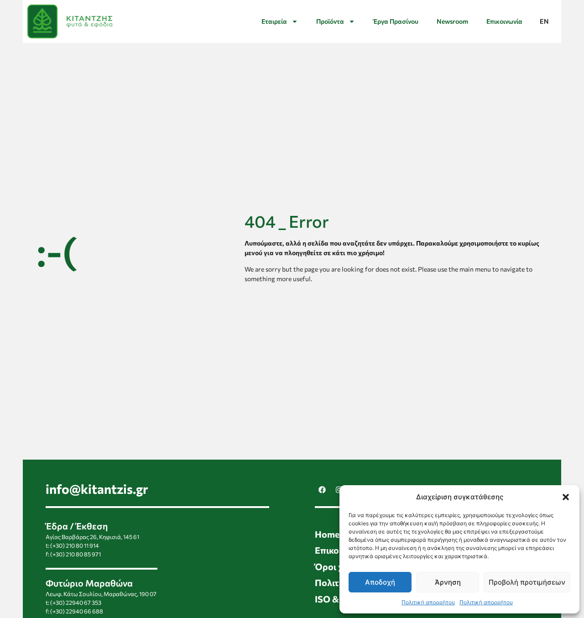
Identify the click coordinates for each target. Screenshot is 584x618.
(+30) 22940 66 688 (76, 611)
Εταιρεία (274, 21)
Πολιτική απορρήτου (428, 602)
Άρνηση (448, 582)
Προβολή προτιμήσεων (527, 582)
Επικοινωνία (504, 21)
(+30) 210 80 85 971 (75, 554)
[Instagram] (339, 489)
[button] (565, 497)
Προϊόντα (330, 21)
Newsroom (452, 21)
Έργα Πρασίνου (395, 21)
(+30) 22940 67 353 (75, 602)
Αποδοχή (380, 582)
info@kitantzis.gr (97, 489)
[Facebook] (322, 489)
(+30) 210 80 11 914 (74, 545)
